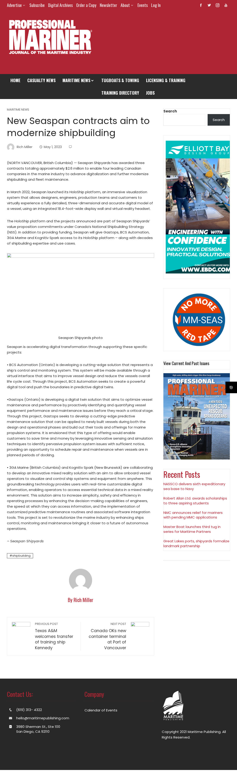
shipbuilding (21, 556)
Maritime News (76, 80)
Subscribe (37, 5)
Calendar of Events (100, 710)
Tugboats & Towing (120, 80)
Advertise (14, 5)
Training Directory (120, 93)
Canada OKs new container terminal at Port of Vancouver (107, 636)
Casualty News (41, 80)
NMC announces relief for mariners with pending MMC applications (193, 515)
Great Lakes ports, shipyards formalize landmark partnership (196, 543)
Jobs (150, 93)
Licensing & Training (165, 80)
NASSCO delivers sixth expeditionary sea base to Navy (194, 486)
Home (15, 80)
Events (142, 5)
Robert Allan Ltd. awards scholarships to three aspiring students (195, 501)
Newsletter (108, 5)
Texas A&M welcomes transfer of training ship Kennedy (54, 636)
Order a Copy (86, 5)
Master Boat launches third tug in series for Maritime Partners (192, 529)
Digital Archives (60, 5)
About (125, 5)
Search (170, 111)
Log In (156, 5)
